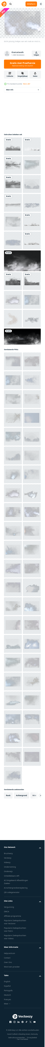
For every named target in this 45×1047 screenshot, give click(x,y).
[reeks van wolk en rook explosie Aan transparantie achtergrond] (13, 468)
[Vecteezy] (4, 3)
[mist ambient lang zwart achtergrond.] (13, 145)
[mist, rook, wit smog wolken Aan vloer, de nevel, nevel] (22, 505)
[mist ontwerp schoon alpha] (13, 164)
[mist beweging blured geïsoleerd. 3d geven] (13, 277)
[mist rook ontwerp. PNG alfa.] (13, 183)
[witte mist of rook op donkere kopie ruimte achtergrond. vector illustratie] (22, 372)
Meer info (9, 88)
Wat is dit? (26, 84)
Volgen (36, 55)
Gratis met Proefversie (22, 64)
